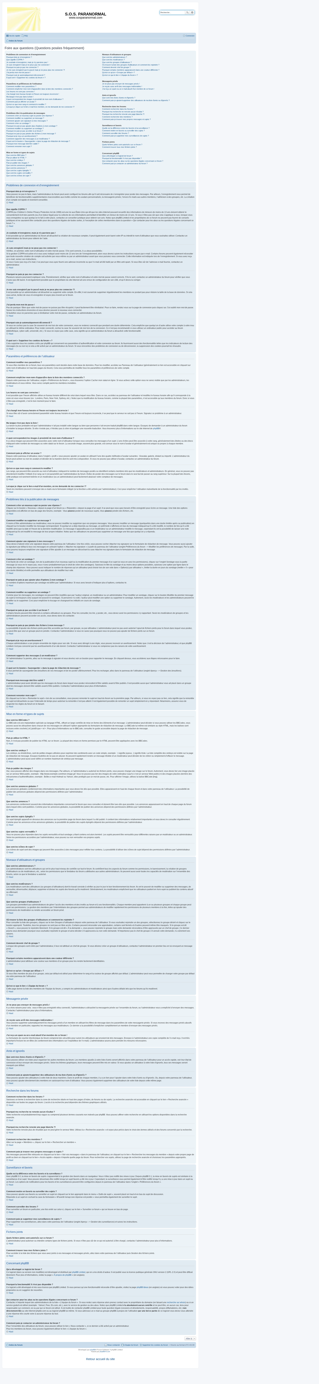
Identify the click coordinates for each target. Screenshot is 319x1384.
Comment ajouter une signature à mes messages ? (27, 121)
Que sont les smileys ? (15, 160)
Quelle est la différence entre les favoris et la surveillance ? (126, 128)
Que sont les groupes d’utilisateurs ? (117, 62)
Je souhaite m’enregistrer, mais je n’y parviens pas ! (27, 62)
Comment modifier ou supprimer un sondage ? (25, 128)
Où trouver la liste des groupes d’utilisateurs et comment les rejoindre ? (130, 65)
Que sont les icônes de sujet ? (18, 176)
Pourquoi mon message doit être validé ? (22, 144)
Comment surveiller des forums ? (115, 133)
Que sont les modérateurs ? (113, 60)
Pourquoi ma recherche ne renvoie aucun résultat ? (123, 112)
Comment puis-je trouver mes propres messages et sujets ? (126, 119)
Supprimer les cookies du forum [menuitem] (155, 1345)
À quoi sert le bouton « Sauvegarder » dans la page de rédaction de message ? (38, 141)
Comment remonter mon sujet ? (19, 146)
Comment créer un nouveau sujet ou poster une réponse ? (29, 116)
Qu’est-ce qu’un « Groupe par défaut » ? (118, 72)
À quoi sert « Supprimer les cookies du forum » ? (26, 78)
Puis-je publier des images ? (17, 163)
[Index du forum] (24, 18)
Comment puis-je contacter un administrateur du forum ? (125, 163)
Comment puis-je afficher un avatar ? (21, 102)
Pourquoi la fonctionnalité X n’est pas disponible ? (122, 158)
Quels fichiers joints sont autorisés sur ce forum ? (122, 145)
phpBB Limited (78, 1272)
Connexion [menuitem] (190, 36)
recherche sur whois (176, 1302)
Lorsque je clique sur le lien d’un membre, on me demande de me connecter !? (40, 107)
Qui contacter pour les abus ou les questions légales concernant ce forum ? (132, 161)
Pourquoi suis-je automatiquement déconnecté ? (25, 75)
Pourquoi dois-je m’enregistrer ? (19, 57)
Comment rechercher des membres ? (117, 117)
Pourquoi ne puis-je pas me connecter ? (22, 67)
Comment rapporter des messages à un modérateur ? (28, 139)
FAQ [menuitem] (26, 36)
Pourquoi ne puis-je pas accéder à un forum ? (24, 131)
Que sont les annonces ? (16, 168)
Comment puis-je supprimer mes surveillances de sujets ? (125, 136)
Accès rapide (14, 36)
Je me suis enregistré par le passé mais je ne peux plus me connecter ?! (35, 70)
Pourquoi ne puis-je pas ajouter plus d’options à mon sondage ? (31, 126)
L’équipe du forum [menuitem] (131, 1345)
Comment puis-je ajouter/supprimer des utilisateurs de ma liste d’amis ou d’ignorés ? (136, 100)
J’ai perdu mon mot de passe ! (18, 72)
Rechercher (187, 12)
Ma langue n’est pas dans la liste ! (19, 97)
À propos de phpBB (62, 1275)
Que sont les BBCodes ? (16, 155)
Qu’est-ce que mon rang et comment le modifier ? (26, 104)
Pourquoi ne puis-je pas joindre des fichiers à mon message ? (31, 134)
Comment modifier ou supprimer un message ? (25, 118)
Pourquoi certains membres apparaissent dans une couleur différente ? (130, 70)
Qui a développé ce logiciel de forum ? (117, 156)
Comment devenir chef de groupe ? (116, 67)
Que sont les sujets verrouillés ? (19, 173)
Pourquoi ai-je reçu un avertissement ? (21, 136)
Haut (11, 202)
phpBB (156, 428)
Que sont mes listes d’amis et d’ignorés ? (118, 98)
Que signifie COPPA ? (15, 60)
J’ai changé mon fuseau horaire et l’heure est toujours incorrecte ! (32, 94)
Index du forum (16, 1345)
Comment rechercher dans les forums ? (118, 109)
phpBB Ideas (142, 1287)
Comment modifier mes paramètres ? (21, 86)
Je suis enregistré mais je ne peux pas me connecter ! (28, 65)
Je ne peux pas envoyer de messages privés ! (121, 84)
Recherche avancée (192, 12)
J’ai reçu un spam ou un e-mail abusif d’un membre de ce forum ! (128, 89)
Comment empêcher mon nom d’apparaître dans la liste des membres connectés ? (39, 89)
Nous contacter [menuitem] (113, 1345)
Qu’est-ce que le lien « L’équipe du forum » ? (120, 75)
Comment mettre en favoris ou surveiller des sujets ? (123, 131)
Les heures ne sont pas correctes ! (20, 92)
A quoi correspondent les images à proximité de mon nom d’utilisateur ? (34, 99)
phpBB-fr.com (105, 1351)
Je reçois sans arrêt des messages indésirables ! (122, 86)
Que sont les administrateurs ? (114, 57)
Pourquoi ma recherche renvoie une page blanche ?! (123, 114)
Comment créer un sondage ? (18, 123)
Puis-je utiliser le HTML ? (16, 158)
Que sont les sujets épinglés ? (18, 170)
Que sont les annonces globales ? (20, 165)
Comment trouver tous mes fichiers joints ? (119, 147)
